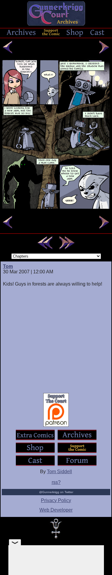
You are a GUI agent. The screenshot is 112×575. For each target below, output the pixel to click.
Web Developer (56, 509)
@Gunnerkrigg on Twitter (56, 492)
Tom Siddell (59, 471)
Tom (8, 266)
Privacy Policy (56, 500)
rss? (56, 482)
